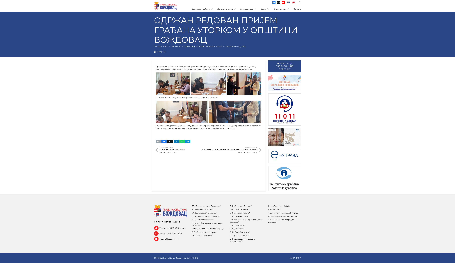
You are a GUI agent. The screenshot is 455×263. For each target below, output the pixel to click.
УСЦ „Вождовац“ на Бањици (204, 213)
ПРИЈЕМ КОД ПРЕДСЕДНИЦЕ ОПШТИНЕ (284, 66)
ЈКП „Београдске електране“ (204, 232)
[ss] (284, 110)
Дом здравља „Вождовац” (203, 209)
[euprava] (284, 156)
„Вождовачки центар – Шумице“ (206, 216)
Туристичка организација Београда (283, 213)
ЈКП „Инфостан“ (237, 229)
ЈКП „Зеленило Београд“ (241, 206)
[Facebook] (273, 2)
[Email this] (158, 141)
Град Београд (274, 209)
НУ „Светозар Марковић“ (203, 220)
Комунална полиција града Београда (208, 229)
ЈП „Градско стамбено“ (240, 235)
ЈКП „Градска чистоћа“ (240, 213)
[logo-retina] (165, 6)
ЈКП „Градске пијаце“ (239, 209)
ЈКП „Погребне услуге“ (240, 232)
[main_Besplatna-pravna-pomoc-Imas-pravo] (284, 137)
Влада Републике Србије (279, 206)
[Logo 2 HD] (284, 178)
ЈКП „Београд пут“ (238, 225)
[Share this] (164, 141)
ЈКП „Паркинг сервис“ (239, 216)
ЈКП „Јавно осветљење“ (202, 235)
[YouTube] (283, 2)
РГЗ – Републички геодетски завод (283, 216)
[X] (278, 2)
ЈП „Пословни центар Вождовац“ (206, 206)
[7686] (284, 83)
